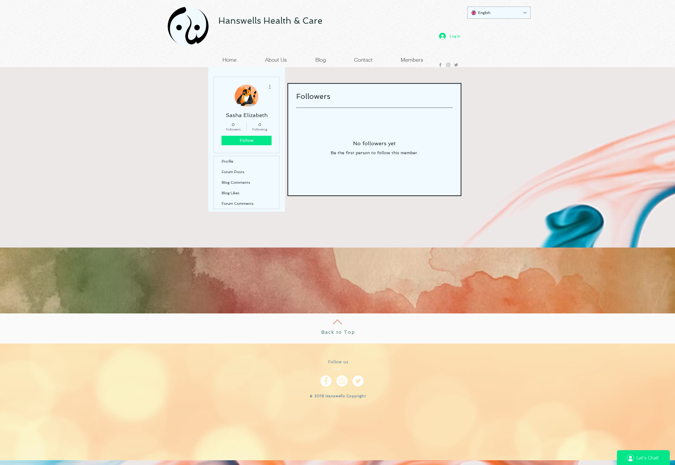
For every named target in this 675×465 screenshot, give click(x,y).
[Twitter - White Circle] (358, 380)
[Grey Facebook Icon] (440, 64)
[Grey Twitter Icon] (456, 64)
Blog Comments (236, 182)
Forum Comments (238, 203)
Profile (227, 161)
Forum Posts (233, 172)
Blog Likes (230, 193)
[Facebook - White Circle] (325, 380)
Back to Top (338, 332)
